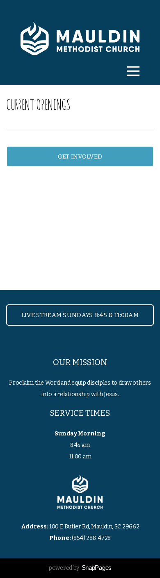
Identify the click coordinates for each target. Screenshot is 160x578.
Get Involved (80, 156)
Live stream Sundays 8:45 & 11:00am (80, 315)
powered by (80, 567)
